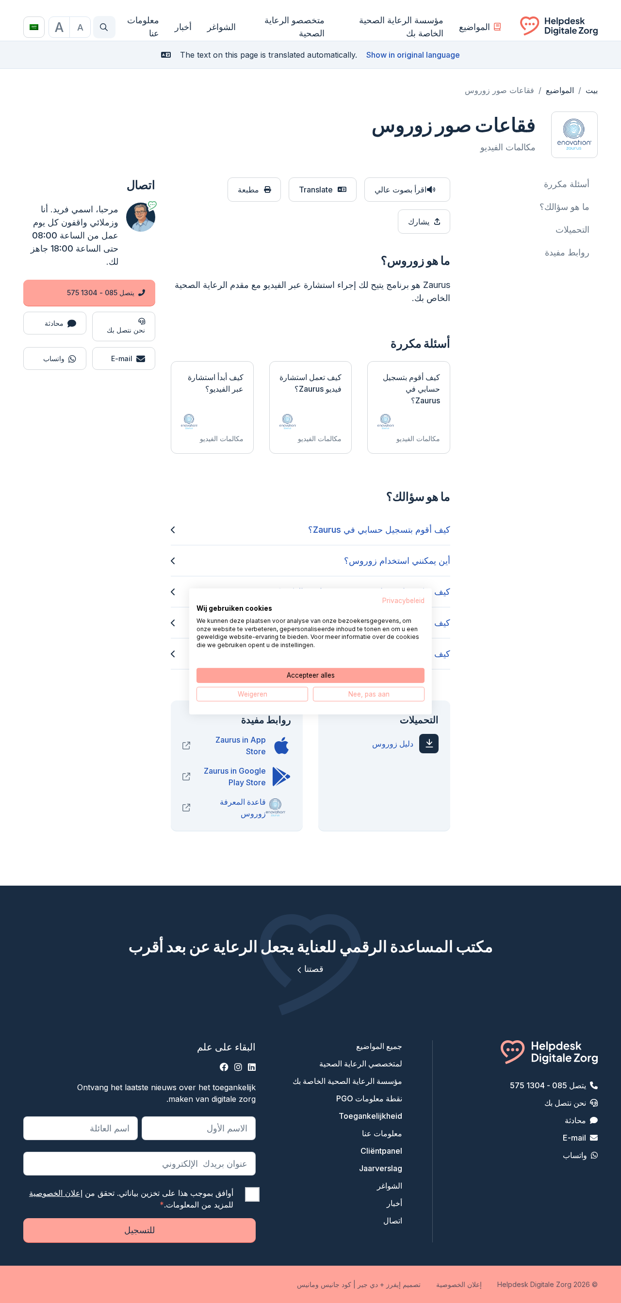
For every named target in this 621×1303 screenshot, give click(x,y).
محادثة (575, 1120)
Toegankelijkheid (370, 1116)
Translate (316, 189)
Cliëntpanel (381, 1151)
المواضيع (474, 27)
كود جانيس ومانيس (324, 1284)
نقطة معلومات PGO (369, 1098)
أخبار (183, 27)
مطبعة (248, 189)
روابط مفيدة (567, 252)
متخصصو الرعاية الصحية (294, 26)
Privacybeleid (403, 600)
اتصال (392, 1220)
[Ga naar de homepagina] (559, 27)
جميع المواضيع (379, 1046)
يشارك (418, 221)
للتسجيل (139, 1230)
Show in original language (413, 55)
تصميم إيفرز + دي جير (389, 1284)
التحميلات (572, 229)
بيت (592, 90)
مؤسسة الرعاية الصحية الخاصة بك (401, 26)
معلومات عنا (143, 26)
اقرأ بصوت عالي (400, 189)
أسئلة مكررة (566, 184)
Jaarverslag (380, 1168)
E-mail (574, 1138)
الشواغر (221, 27)
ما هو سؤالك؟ (564, 207)
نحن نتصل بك (565, 1103)
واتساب (575, 1155)
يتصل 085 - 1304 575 (100, 292)
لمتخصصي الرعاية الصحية (360, 1063)
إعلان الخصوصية (55, 1193)
